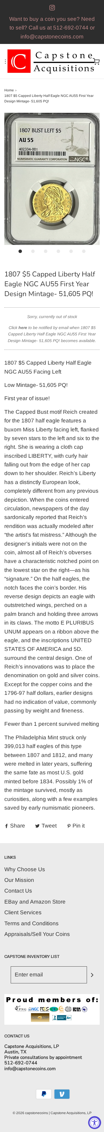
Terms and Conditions (31, 923)
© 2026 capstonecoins (30, 1113)
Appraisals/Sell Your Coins (37, 934)
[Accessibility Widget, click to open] (94, 1122)
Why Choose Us (24, 869)
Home (9, 90)
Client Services (23, 912)
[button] (52, 179)
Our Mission (19, 880)
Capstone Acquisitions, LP (71, 1113)
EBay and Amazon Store (35, 902)
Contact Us (18, 891)
